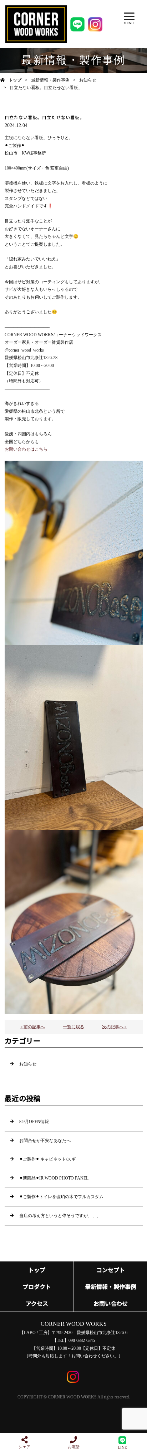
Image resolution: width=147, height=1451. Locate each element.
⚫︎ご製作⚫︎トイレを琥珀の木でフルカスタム (61, 1196)
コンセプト (110, 1269)
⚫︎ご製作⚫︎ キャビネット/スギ (47, 1159)
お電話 (74, 1447)
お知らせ (87, 80)
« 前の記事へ (32, 1026)
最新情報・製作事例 (50, 80)
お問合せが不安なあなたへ (45, 1140)
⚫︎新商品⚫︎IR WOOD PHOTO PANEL (53, 1178)
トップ (15, 80)
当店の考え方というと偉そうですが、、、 (60, 1215)
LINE (122, 1447)
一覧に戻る (73, 1026)
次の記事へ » (114, 1026)
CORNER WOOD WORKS (74, 1324)
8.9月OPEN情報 (34, 1121)
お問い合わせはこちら (26, 449)
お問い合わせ (110, 1303)
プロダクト (36, 1286)
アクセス (37, 1303)
